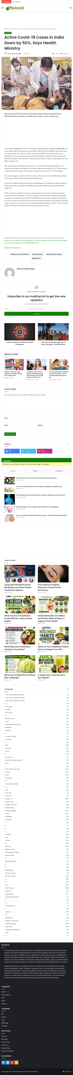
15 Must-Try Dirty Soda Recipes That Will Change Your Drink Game (13, 373)
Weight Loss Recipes (12, 920)
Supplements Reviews (12, 897)
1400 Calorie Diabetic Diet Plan (15, 697)
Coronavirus (38, 254)
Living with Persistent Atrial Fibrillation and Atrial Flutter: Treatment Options (18, 587)
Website (40, 425)
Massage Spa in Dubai (12, 852)
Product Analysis (11, 873)
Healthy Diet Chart (11, 805)
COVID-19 (36, 258)
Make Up (8, 846)
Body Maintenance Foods (13, 724)
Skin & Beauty (10, 888)
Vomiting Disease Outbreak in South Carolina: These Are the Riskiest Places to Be (59, 374)
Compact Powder (11, 736)
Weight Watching (11, 923)
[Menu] (2, 8)
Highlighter (9, 816)
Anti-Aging (9, 706)
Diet (7, 745)
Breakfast (8, 727)
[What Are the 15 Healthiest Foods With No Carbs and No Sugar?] (19, 604)
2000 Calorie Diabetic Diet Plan (15, 700)
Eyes (7, 763)
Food (7, 775)
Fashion (8, 772)
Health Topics (10, 802)
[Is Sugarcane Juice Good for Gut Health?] (53, 664)
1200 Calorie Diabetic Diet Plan (15, 695)
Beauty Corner (10, 718)
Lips (7, 837)
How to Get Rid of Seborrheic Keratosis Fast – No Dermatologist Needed (41, 515)
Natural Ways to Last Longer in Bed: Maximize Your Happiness (37, 507)
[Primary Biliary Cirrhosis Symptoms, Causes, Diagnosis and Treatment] (9, 499)
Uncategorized (10, 906)
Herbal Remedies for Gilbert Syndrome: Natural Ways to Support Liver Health (51, 618)
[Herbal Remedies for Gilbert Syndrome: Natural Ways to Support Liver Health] (53, 604)
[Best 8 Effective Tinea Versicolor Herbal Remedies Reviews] (9, 480)
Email (6, 425)
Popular (12, 471)
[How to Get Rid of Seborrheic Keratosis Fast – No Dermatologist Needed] (9, 518)
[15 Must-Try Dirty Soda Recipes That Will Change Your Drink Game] (14, 364)
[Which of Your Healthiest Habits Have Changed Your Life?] (53, 635)
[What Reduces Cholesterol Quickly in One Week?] (19, 635)
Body (7, 721)
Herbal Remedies (11, 810)
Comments (59, 471)
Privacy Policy (5, 1042)
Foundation (9, 778)
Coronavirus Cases (55, 254)
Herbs (7, 813)
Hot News (13, 29)
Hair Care (8, 793)
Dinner (8, 751)
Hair (7, 790)
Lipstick (8, 840)
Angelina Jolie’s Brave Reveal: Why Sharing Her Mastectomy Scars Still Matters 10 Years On (35, 374)
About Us (4, 1036)
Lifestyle (8, 834)
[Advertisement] (36, 18)
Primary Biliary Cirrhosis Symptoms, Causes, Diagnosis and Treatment (40, 495)
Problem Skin (9, 870)
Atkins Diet (9, 712)
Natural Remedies (11, 861)
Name (6, 418)
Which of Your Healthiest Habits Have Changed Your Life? (53, 648)
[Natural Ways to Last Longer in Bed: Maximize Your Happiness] (9, 509)
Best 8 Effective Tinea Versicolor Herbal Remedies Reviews (36, 478)
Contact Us (4, 1045)
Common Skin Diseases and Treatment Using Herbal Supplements (39, 486)
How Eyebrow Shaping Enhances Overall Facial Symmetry (29, 1)
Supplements (9, 894)
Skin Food (8, 891)
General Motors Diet (12, 784)
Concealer (9, 739)
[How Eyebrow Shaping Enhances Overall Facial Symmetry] (53, 573)
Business (8, 730)
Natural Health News (13, 53)
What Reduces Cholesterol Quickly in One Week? (17, 648)
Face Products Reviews (13, 769)
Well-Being (9, 926)
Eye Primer (9, 757)
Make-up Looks (10, 849)
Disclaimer (4, 1039)
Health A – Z (9, 799)
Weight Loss (9, 917)
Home (7, 29)
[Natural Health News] (15, 8)
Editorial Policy (5, 1048)
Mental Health (10, 855)
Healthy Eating (10, 807)
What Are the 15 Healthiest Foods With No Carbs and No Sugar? (18, 618)
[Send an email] (20, 53)
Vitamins (8, 912)
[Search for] (71, 8)
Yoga (7, 932)
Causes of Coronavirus (20, 254)
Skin (7, 885)
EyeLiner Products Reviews (14, 760)
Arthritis (8, 709)
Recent (35, 471)
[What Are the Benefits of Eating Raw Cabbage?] (19, 664)
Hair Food (8, 796)
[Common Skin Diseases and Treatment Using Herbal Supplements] (9, 489)
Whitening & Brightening (13, 929)
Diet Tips (8, 748)
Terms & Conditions (7, 1051)
